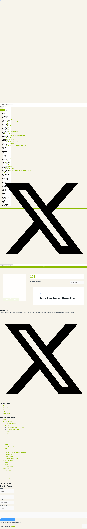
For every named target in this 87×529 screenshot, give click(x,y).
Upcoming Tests (9, 454)
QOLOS (13, 526)
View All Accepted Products (13, 439)
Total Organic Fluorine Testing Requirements (15, 452)
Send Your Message (8, 519)
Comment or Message (5, 511)
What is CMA (8, 470)
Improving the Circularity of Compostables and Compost (18, 478)
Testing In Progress (9, 450)
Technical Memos (9, 456)
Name (1, 488)
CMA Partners (8, 474)
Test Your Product (7, 441)
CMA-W (9, 433)
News (6, 462)
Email (1, 499)
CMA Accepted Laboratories (11, 448)
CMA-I (8, 431)
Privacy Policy (6, 413)
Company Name (4, 494)
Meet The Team (8, 472)
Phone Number (3, 505)
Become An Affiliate (9, 476)
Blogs (4, 405)
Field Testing (8, 444)
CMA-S (8, 437)
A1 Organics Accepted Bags (13, 429)
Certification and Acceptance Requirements (15, 442)
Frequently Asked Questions (11, 458)
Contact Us (6, 407)
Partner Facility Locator (8, 409)
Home (4, 419)
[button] (43, 261)
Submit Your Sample (8, 411)
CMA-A (8, 435)
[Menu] (2, 110)
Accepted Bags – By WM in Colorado (15, 427)
